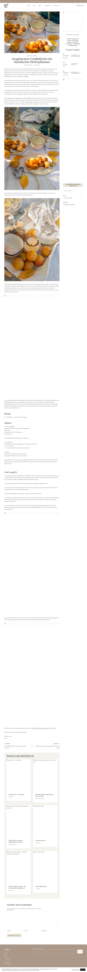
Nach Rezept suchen (38, 949)
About (5, 957)
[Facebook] (81, 5)
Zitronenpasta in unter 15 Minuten (75, 56)
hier (54, 617)
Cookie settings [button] (75, 969)
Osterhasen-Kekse (40, 840)
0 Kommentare (37, 65)
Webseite (44, 931)
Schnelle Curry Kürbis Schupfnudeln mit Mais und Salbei (47, 746)
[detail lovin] (6, 5)
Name (9, 931)
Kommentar (10, 910)
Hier (38, 284)
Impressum (47, 5)
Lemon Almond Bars (41, 886)
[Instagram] (77, 5)
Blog (34, 5)
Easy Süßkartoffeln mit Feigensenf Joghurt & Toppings (15, 746)
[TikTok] (83, 5)
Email (26, 931)
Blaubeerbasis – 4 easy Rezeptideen (75, 73)
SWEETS (35, 55)
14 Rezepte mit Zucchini (74, 64)
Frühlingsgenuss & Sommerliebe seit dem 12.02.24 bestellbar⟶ (43, 1)
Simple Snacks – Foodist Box (16, 794)
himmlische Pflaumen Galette (40, 728)
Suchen (80, 951)
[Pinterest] (79, 5)
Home (28, 5)
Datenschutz (56, 5)
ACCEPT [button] (82, 969)
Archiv (64, 195)
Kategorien (66, 202)
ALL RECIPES (29, 55)
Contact (7, 959)
